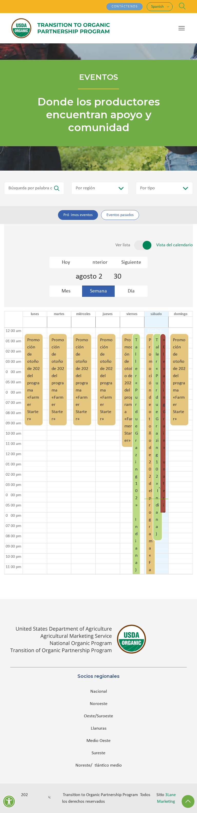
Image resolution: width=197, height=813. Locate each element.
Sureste (98, 753)
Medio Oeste (98, 740)
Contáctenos (124, 6)
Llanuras (98, 728)
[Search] (182, 6)
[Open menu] (182, 28)
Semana (98, 291)
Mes (66, 291)
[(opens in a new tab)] (98, 639)
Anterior (98, 262)
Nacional (98, 691)
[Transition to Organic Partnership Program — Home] (60, 28)
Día (131, 291)
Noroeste (98, 703)
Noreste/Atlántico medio (98, 765)
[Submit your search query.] (56, 188)
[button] (33, 451)
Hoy (66, 262)
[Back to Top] (188, 801)
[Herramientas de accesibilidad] (9, 801)
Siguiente (131, 262)
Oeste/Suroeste (98, 716)
